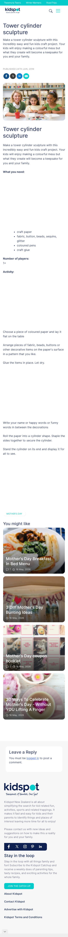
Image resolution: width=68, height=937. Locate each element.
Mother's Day (14, 513)
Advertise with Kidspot (18, 909)
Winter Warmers (33, 2)
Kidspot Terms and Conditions (23, 917)
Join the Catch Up (19, 886)
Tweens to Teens (12, 2)
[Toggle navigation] (58, 10)
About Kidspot (13, 893)
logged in (33, 758)
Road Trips (51, 2)
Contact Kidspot (14, 901)
